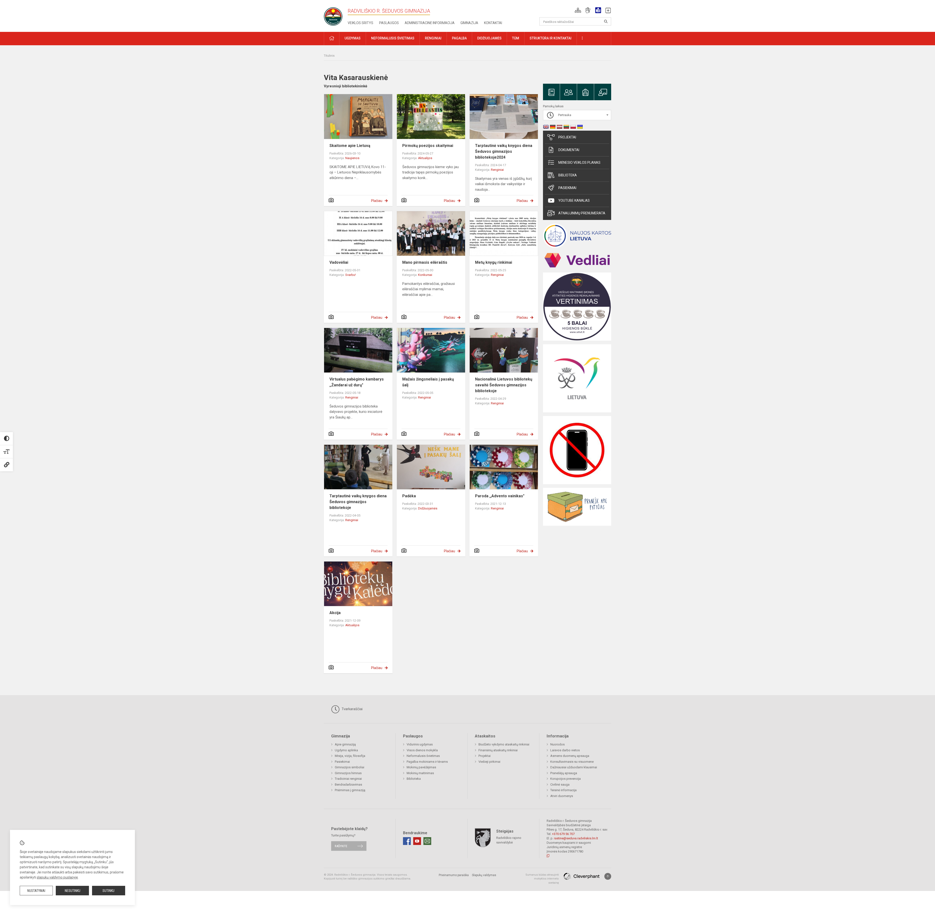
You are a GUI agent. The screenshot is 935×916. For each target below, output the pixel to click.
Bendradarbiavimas (348, 784)
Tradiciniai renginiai (348, 778)
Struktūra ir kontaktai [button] (550, 38)
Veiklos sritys (360, 23)
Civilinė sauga (560, 784)
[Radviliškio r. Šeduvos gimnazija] (335, 15)
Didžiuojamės (427, 508)
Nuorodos (557, 744)
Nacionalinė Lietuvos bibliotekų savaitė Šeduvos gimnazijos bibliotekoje (503, 385)
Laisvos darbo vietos (565, 750)
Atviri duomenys (561, 796)
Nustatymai (36, 891)
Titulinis (329, 55)
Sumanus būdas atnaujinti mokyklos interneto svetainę (542, 878)
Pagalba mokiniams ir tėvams (427, 761)
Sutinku (108, 891)
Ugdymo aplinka (346, 750)
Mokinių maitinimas (420, 773)
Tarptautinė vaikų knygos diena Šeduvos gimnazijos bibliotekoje (358, 502)
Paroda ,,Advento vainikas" (499, 496)
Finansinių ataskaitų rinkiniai (498, 750)
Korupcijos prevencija (565, 778)
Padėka (409, 496)
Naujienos (352, 158)
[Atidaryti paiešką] (606, 21)
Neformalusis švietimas (423, 756)
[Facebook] (407, 841)
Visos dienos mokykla (422, 750)
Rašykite (341, 846)
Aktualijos (425, 158)
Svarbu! (350, 275)
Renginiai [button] (433, 38)
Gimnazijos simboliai (349, 767)
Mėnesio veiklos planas (579, 162)
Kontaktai (493, 23)
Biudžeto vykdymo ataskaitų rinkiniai (503, 744)
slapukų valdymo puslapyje (57, 877)
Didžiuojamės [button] (489, 38)
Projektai (567, 137)
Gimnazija (469, 23)
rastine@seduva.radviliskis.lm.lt (576, 838)
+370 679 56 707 (563, 834)
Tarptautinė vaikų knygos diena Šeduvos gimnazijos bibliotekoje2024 (503, 151)
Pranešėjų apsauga (563, 773)
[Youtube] (417, 841)
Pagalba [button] (459, 38)
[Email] (427, 841)
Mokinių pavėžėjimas (421, 767)
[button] (578, 10)
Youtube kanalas (574, 200)
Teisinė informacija (563, 790)
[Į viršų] (607, 876)
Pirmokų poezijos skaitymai (427, 145)
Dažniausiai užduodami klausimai (573, 767)
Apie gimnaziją (345, 744)
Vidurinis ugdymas (420, 744)
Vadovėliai (338, 262)
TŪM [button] (515, 38)
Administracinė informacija (430, 23)
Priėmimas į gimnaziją (350, 790)
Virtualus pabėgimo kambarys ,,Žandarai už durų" (356, 382)
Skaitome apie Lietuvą (349, 145)
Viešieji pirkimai (489, 761)
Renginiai (497, 170)
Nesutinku (72, 891)
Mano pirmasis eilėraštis (424, 262)
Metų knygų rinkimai (493, 262)
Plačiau (376, 201)
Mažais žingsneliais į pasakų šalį (428, 382)
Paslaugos (389, 23)
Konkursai (425, 275)
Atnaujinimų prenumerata (581, 213)
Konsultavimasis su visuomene (572, 761)
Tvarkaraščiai (352, 709)
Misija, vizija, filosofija (350, 756)
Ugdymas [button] (353, 38)
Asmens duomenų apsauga (569, 756)
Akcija (335, 612)
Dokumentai (568, 150)
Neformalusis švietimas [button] (392, 38)
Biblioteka (567, 175)
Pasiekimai (567, 188)
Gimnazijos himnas (348, 773)
